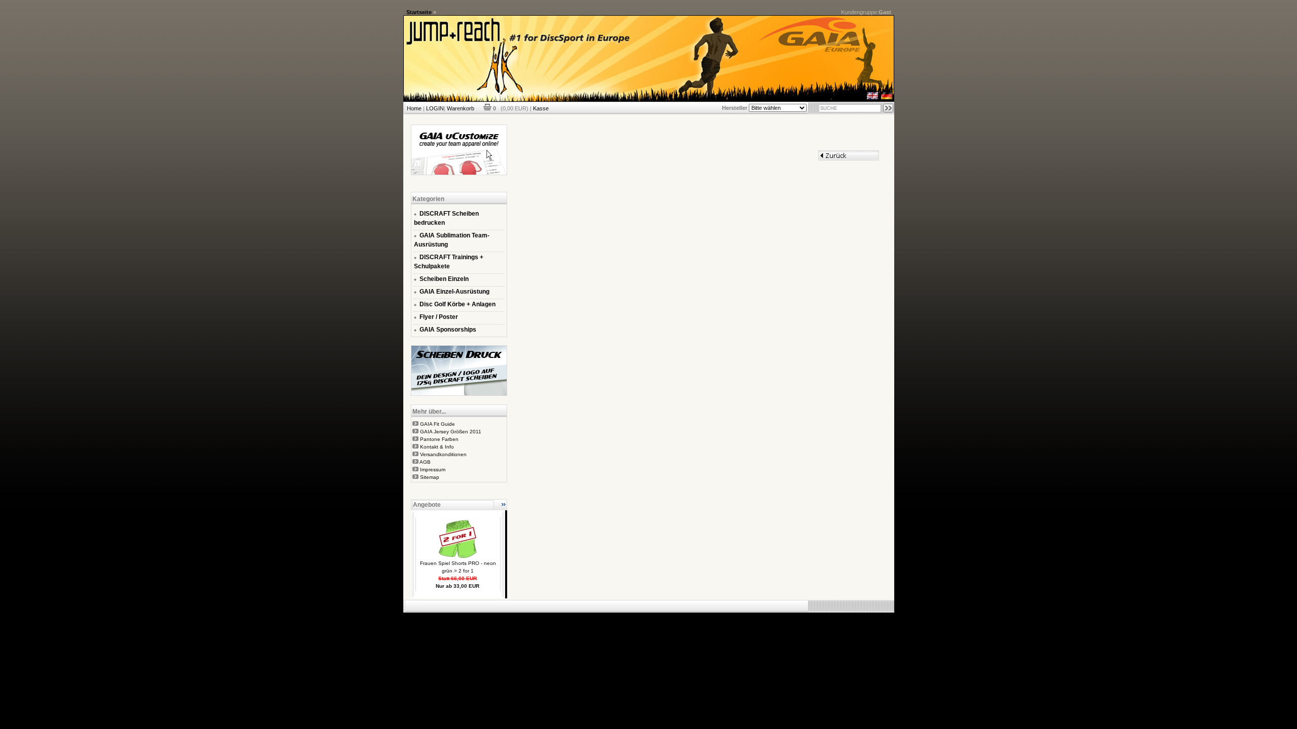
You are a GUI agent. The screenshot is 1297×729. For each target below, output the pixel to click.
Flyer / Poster (438, 316)
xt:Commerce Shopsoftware (683, 617)
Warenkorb (460, 108)
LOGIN (435, 108)
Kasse (541, 108)
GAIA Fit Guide (437, 424)
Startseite (419, 12)
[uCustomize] (459, 173)
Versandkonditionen (443, 454)
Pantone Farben (439, 439)
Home (414, 108)
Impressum (432, 469)
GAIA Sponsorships (447, 329)
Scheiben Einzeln (444, 278)
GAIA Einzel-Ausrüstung (454, 291)
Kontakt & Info (437, 447)
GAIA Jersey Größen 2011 (450, 431)
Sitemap (429, 477)
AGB (425, 462)
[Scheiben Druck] (459, 394)
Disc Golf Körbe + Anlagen (457, 304)
